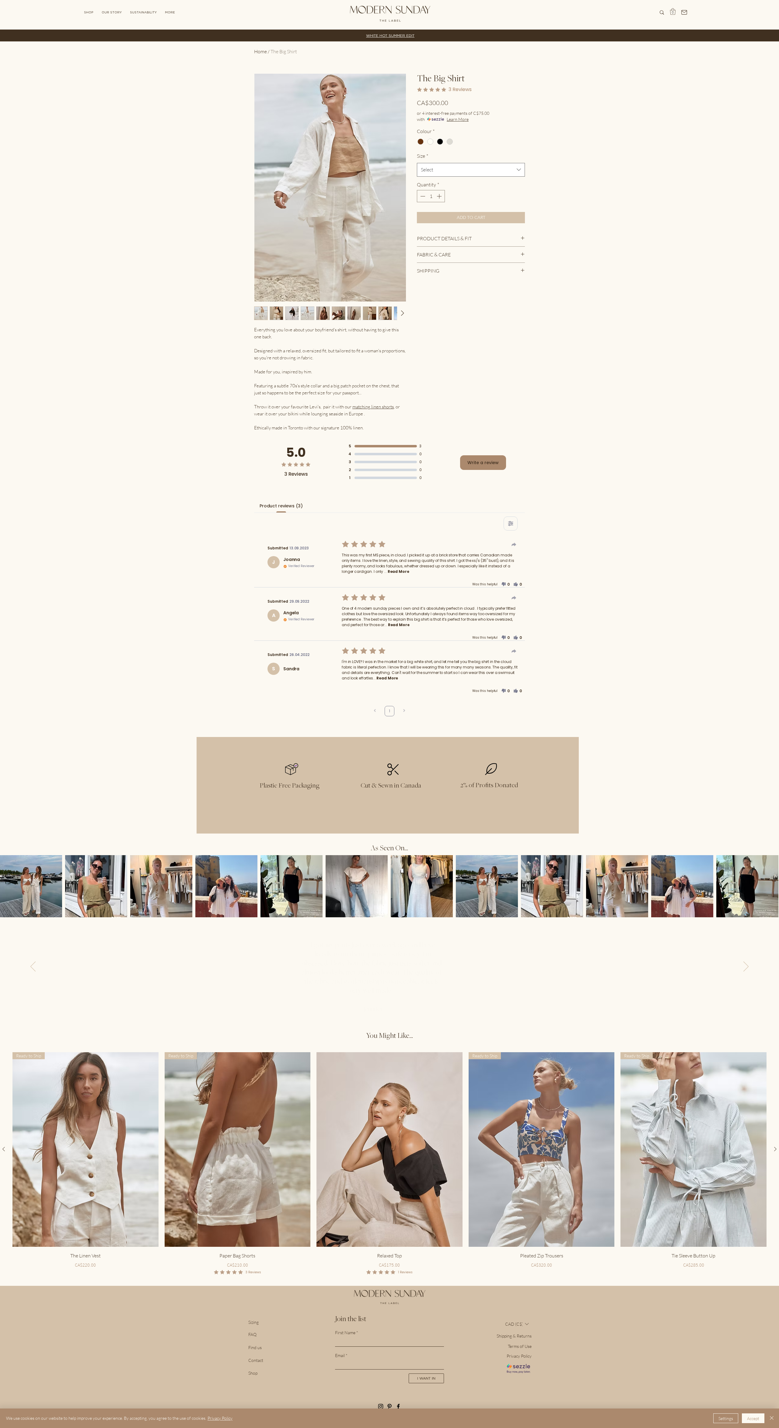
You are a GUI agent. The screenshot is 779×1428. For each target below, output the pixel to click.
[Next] (746, 966)
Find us (255, 1347)
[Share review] (514, 544)
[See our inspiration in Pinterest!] (389, 1406)
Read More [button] (398, 571)
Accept (753, 1418)
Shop (252, 1373)
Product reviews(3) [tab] (281, 506)
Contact (255, 1360)
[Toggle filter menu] (511, 524)
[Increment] (439, 196)
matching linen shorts (373, 407)
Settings (725, 1418)
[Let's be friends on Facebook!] (398, 1406)
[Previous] (33, 966)
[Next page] (404, 711)
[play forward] (771, 886)
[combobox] (471, 170)
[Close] (771, 1418)
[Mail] (684, 12)
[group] (389, 1164)
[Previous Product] (3, 1149)
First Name (345, 1333)
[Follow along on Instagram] (380, 1406)
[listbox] (517, 1324)
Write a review (483, 463)
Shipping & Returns (514, 1335)
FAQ (252, 1334)
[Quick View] (389, 1149)
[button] (170, 12)
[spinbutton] (430, 196)
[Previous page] (375, 711)
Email (340, 1355)
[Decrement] (422, 196)
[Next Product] (775, 1149)
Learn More (458, 119)
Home (260, 51)
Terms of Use (520, 1346)
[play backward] (7, 886)
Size (422, 156)
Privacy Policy (519, 1356)
